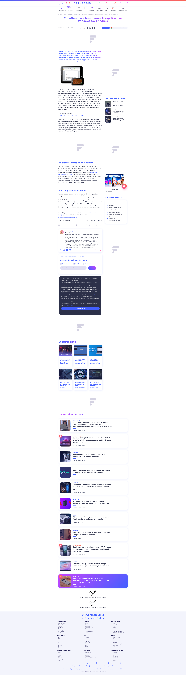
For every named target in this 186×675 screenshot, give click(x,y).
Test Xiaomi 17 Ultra (114, 663)
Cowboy (115, 652)
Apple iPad (88, 652)
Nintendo (87, 628)
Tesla (59, 646)
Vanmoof (115, 660)
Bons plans (114, 3)
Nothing (115, 642)
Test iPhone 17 (102, 663)
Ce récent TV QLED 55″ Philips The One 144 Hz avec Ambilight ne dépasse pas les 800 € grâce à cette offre (92, 440)
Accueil (60, 14)
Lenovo (114, 627)
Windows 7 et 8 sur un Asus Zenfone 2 (72, 115)
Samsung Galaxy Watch (64, 659)
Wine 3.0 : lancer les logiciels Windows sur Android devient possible (80, 361)
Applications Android (74, 14)
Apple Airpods (116, 637)
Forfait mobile (124, 3)
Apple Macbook (116, 624)
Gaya (114, 655)
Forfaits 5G (111, 205)
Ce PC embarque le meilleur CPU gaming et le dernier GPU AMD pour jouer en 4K (65, 361)
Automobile (61, 635)
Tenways (115, 659)
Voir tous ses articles (92, 249)
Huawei (60, 626)
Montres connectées (64, 650)
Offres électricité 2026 (114, 220)
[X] (83, 618)
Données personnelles (111, 669)
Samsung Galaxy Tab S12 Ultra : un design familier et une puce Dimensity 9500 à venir (91, 565)
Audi (59, 637)
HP (113, 630)
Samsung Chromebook (118, 632)
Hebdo (77, 263)
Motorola (60, 627)
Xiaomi (59, 632)
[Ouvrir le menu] (59, 3)
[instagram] (64, 250)
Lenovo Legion (89, 626)
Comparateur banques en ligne (80, 666)
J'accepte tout (81, 308)
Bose (114, 638)
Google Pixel (61, 624)
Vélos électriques (117, 650)
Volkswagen (61, 647)
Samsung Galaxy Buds (118, 644)
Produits (93, 225)
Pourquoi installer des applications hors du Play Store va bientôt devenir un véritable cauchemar (118, 119)
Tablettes (83, 225)
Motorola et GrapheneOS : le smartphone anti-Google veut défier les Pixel (91, 534)
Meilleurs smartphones (115, 207)
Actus (96, 3)
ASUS (86, 623)
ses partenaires (72, 300)
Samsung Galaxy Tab (90, 657)
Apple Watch (61, 653)
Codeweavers (67, 220)
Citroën (60, 640)
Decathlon (115, 653)
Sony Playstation (89, 631)
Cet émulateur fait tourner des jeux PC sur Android (65, 385)
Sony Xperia (61, 631)
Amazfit (60, 652)
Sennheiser (115, 645)
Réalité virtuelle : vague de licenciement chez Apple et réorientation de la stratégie (91, 518)
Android (66, 14)
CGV (121, 669)
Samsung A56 (112, 203)
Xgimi (86, 646)
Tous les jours (66, 263)
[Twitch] (97, 618)
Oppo (59, 628)
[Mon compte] (69, 3)
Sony (86, 644)
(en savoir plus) (91, 294)
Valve (86, 632)
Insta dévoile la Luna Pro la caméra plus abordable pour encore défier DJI (89, 456)
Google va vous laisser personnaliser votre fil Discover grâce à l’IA (118, 111)
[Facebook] (88, 618)
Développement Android (68, 225)
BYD (59, 638)
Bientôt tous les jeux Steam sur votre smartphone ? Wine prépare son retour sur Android (80, 385)
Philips (87, 641)
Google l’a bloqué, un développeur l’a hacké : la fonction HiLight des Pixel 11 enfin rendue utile (119, 104)
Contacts (86, 669)
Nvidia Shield (88, 630)
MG (59, 642)
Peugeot (60, 644)
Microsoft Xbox (89, 627)
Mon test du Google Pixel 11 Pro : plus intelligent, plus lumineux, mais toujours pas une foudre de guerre (91, 580)
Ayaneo (87, 624)
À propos (79, 669)
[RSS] (91, 618)
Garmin (60, 656)
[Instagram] (85, 618)
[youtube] (70, 250)
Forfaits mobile (113, 210)
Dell (114, 626)
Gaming (86, 621)
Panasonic (87, 640)
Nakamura (115, 657)
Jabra (114, 640)
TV (85, 635)
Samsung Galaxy (62, 630)
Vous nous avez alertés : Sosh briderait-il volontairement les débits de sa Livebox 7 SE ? (92, 502)
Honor (114, 628)
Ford (59, 641)
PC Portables (115, 621)
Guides (106, 3)
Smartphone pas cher (114, 212)
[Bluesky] (103, 618)
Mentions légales (68, 669)
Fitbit (59, 655)
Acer (114, 623)
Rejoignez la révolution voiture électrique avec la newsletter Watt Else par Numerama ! (92, 471)
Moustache (115, 656)
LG (86, 638)
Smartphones (61, 621)
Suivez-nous (105, 28)
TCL (86, 645)
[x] (60, 250)
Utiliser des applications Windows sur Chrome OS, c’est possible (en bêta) (95, 361)
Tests (101, 3)
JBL (113, 641)
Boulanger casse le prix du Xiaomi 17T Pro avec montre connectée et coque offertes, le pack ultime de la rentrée (92, 549)
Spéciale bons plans (90, 263)
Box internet (112, 218)
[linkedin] (67, 250)
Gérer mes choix (80, 311)
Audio (113, 635)
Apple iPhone (61, 623)
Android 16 (125, 663)
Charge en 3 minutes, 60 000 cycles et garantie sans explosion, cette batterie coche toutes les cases (92, 487)
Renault (60, 645)
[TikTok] (100, 618)
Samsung (87, 642)
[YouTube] (94, 618)
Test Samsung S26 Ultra (108, 666)
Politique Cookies (96, 669)
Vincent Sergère (70, 231)
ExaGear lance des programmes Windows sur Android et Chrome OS (95, 385)
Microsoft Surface (117, 631)
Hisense (87, 637)
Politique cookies (68, 305)
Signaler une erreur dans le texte (67, 217)
